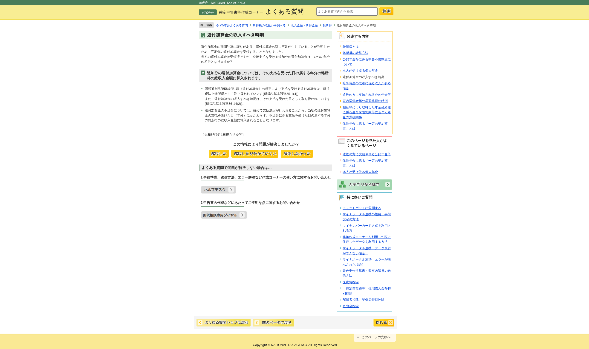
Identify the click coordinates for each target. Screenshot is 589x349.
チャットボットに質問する (362, 208)
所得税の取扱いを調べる (269, 25)
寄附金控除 (351, 306)
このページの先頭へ (376, 337)
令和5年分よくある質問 (232, 25)
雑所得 (327, 25)
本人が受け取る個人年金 (360, 70)
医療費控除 (351, 282)
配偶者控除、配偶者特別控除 (363, 299)
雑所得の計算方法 (355, 53)
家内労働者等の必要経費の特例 (365, 101)
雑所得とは (351, 46)
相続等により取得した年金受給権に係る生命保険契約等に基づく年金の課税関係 (367, 112)
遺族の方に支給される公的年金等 (367, 94)
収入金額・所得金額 (304, 25)
